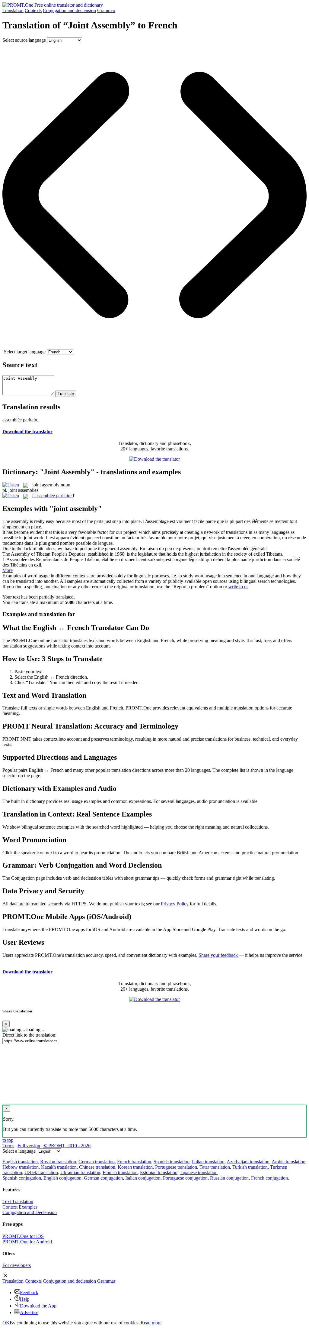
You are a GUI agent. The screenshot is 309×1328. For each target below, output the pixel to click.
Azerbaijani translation (248, 1161)
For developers (16, 1265)
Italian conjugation (143, 1177)
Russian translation (58, 1161)
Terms (8, 1145)
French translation (134, 1161)
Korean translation (135, 1167)
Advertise (29, 1312)
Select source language (24, 40)
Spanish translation (172, 1161)
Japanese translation (199, 1172)
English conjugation (62, 1177)
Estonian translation (158, 1172)
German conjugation (103, 1177)
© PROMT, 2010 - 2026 (67, 1145)
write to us (238, 586)
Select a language (19, 1151)
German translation (96, 1161)
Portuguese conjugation (185, 1177)
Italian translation (208, 1161)
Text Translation (17, 1201)
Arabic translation (288, 1161)
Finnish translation (120, 1172)
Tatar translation (214, 1167)
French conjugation (269, 1177)
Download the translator (27, 431)
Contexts (33, 10)
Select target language (25, 351)
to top (7, 1140)
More (7, 570)
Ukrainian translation (80, 1172)
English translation (20, 1161)
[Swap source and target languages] (154, 346)
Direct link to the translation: (29, 1034)
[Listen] (10, 484)
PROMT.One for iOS (23, 1236)
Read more (151, 1322)
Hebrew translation (20, 1167)
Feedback (29, 1292)
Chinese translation (97, 1167)
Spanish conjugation (21, 1177)
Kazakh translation (59, 1167)
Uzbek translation (41, 1172)
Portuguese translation (176, 1167)
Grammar (106, 10)
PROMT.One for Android (27, 1241)
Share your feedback (218, 955)
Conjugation (69, 10)
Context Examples (19, 1206)
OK (6, 1322)
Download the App (38, 1305)
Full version (29, 1145)
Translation (13, 10)
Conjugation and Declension (29, 1212)
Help (24, 1299)
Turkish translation (250, 1167)
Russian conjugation (229, 1177)
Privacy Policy (175, 903)
